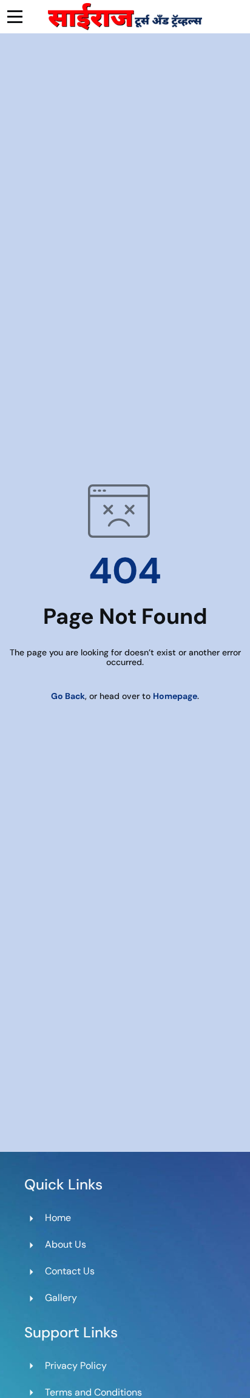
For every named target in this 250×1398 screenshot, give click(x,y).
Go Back (68, 696)
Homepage (175, 696)
